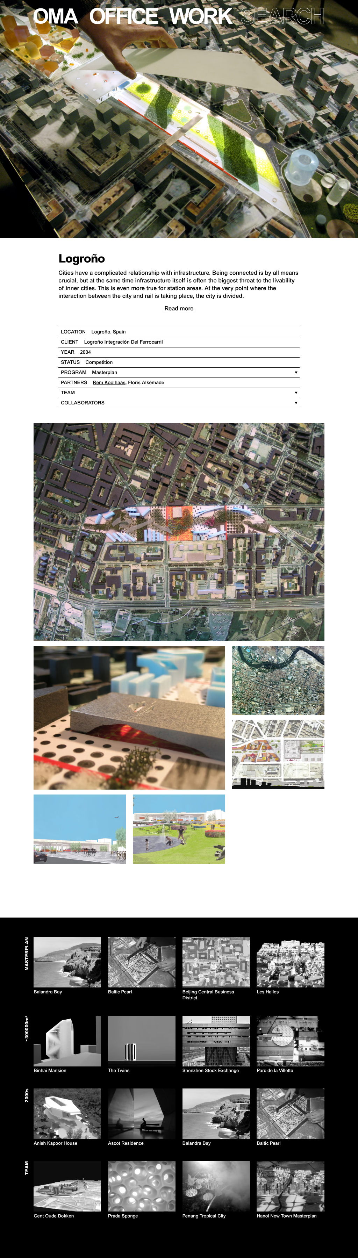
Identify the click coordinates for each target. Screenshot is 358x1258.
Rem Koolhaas (109, 383)
